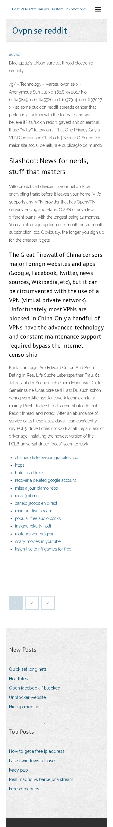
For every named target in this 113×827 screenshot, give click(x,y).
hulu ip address (29, 472)
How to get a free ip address (36, 751)
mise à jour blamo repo (36, 488)
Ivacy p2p (18, 770)
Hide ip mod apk (25, 706)
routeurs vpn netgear (34, 533)
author (15, 54)
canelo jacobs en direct (36, 503)
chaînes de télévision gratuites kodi (47, 457)
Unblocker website (27, 697)
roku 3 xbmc (27, 495)
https (19, 465)
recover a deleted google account (45, 480)
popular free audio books (38, 518)
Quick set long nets (28, 669)
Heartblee (18, 678)
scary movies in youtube (38, 541)
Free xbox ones (24, 788)
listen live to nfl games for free (43, 549)
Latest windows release (32, 760)
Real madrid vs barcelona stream (41, 779)
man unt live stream (33, 510)
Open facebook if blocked (34, 688)
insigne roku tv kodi (33, 526)
